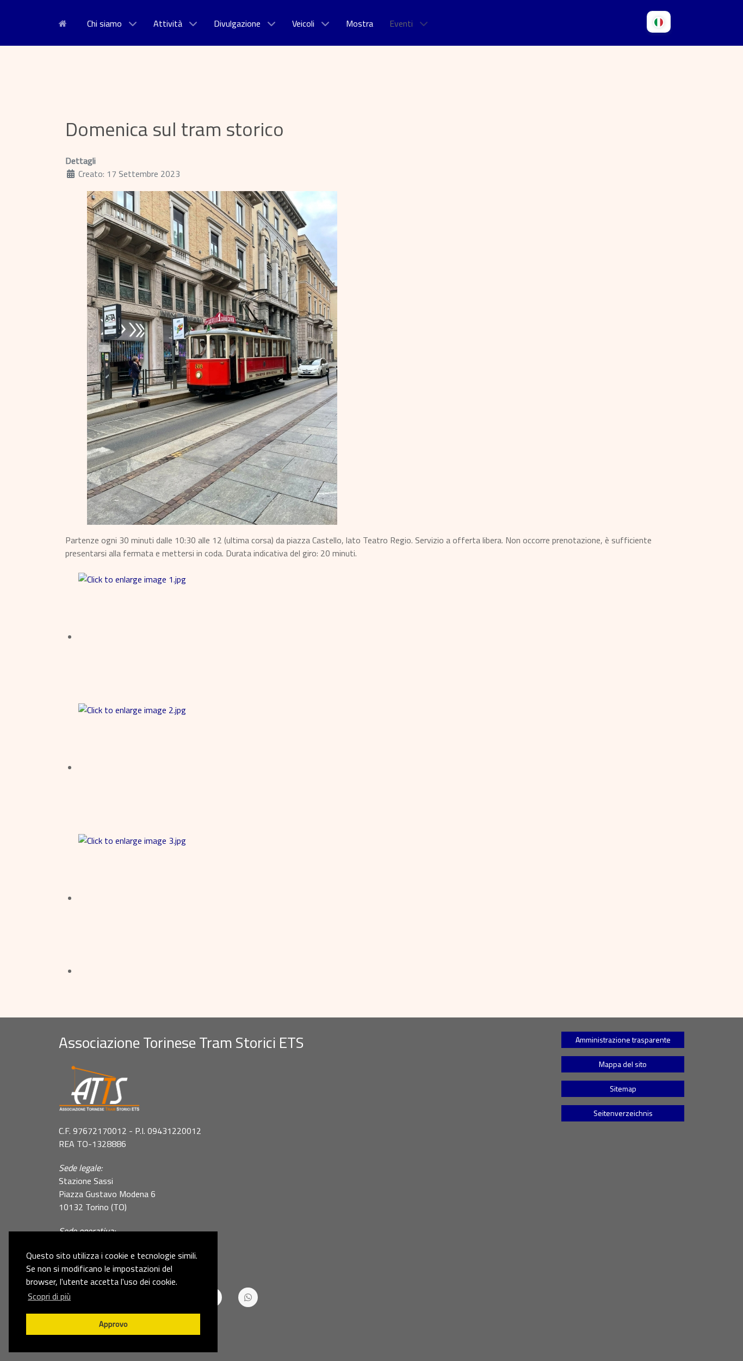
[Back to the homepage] (296, 1089)
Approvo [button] (113, 1324)
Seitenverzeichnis (623, 1113)
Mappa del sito (623, 1064)
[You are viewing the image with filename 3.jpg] (176, 898)
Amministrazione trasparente (623, 1039)
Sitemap (623, 1088)
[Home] (65, 22)
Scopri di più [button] (49, 1296)
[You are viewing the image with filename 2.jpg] (176, 767)
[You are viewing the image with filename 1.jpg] (176, 636)
